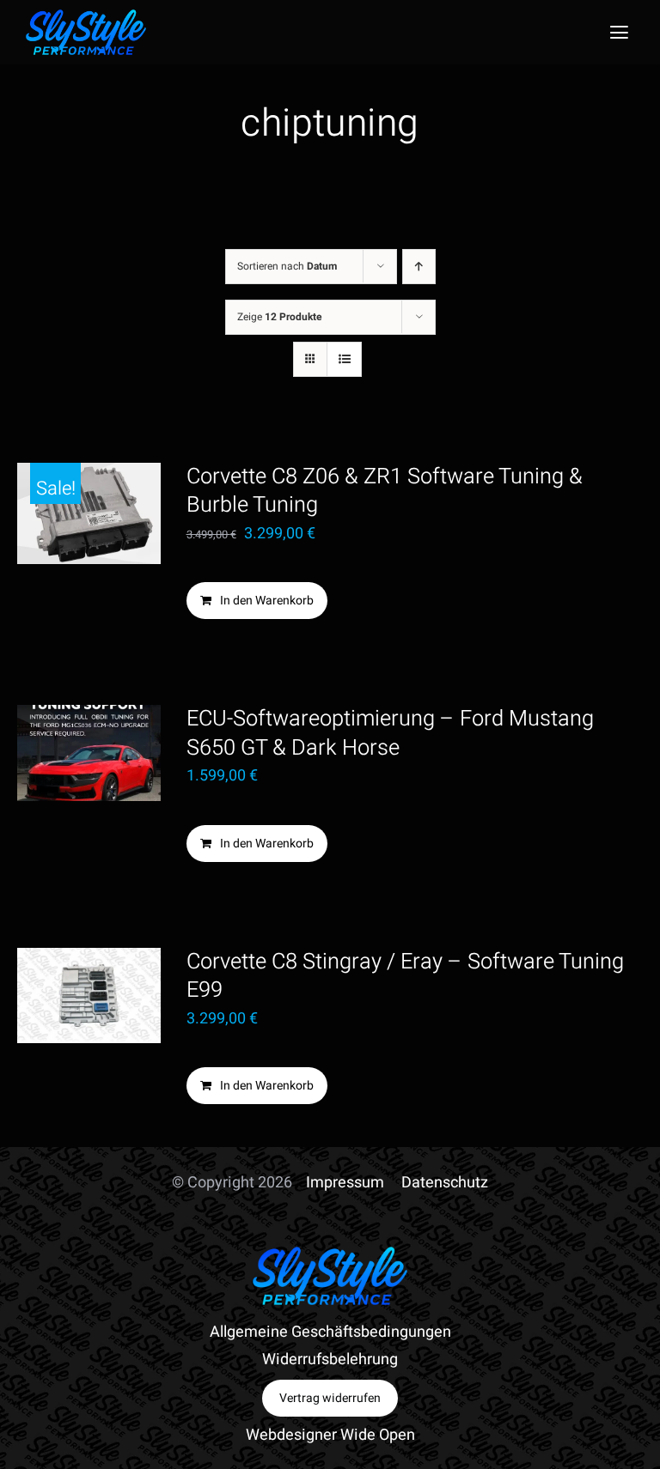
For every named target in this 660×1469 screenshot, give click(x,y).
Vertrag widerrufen (330, 1398)
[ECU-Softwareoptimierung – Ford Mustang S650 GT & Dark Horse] (89, 753)
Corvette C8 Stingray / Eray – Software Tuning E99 (405, 975)
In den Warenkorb (267, 601)
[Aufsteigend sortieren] (419, 266)
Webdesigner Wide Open (330, 1435)
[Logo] (86, 16)
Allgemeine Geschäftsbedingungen (330, 1332)
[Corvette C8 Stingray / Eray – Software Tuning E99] (89, 996)
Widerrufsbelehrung (330, 1359)
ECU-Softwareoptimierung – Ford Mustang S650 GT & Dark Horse (390, 732)
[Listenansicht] (344, 359)
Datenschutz (444, 1182)
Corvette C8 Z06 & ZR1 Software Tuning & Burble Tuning (384, 490)
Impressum (345, 1182)
